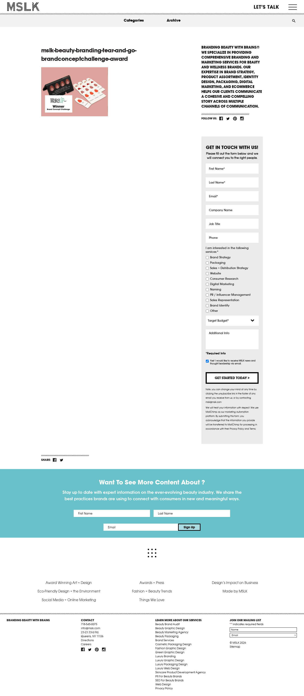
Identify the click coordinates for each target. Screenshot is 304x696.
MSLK (23, 6)
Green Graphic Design (169, 652)
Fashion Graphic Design (170, 648)
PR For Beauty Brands (168, 676)
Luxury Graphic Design (169, 660)
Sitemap (235, 646)
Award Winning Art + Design (69, 582)
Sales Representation (224, 300)
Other (214, 311)
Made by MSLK (235, 591)
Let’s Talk (266, 7)
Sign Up (189, 527)
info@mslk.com (90, 628)
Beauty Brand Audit (167, 624)
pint (235, 118)
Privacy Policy (164, 688)
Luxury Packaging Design (171, 664)
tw (228, 118)
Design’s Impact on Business (235, 582)
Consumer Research (224, 279)
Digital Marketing (222, 284)
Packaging (217, 263)
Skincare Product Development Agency (180, 672)
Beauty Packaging (166, 636)
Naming (215, 289)
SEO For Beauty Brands (169, 680)
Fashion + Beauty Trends (152, 591)
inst (242, 118)
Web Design (163, 684)
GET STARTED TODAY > (232, 378)
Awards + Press (152, 582)
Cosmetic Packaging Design (173, 644)
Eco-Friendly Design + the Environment (69, 591)
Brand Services (164, 640)
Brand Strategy (220, 257)
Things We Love (151, 600)
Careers (86, 644)
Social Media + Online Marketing (69, 600)
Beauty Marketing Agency (171, 632)
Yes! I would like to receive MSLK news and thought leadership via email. (232, 362)
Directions (87, 640)
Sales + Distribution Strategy (229, 268)
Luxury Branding (165, 656)
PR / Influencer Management (230, 295)
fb (221, 118)
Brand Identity (219, 305)
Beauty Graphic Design (170, 628)
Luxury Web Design (167, 668)
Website (215, 273)
